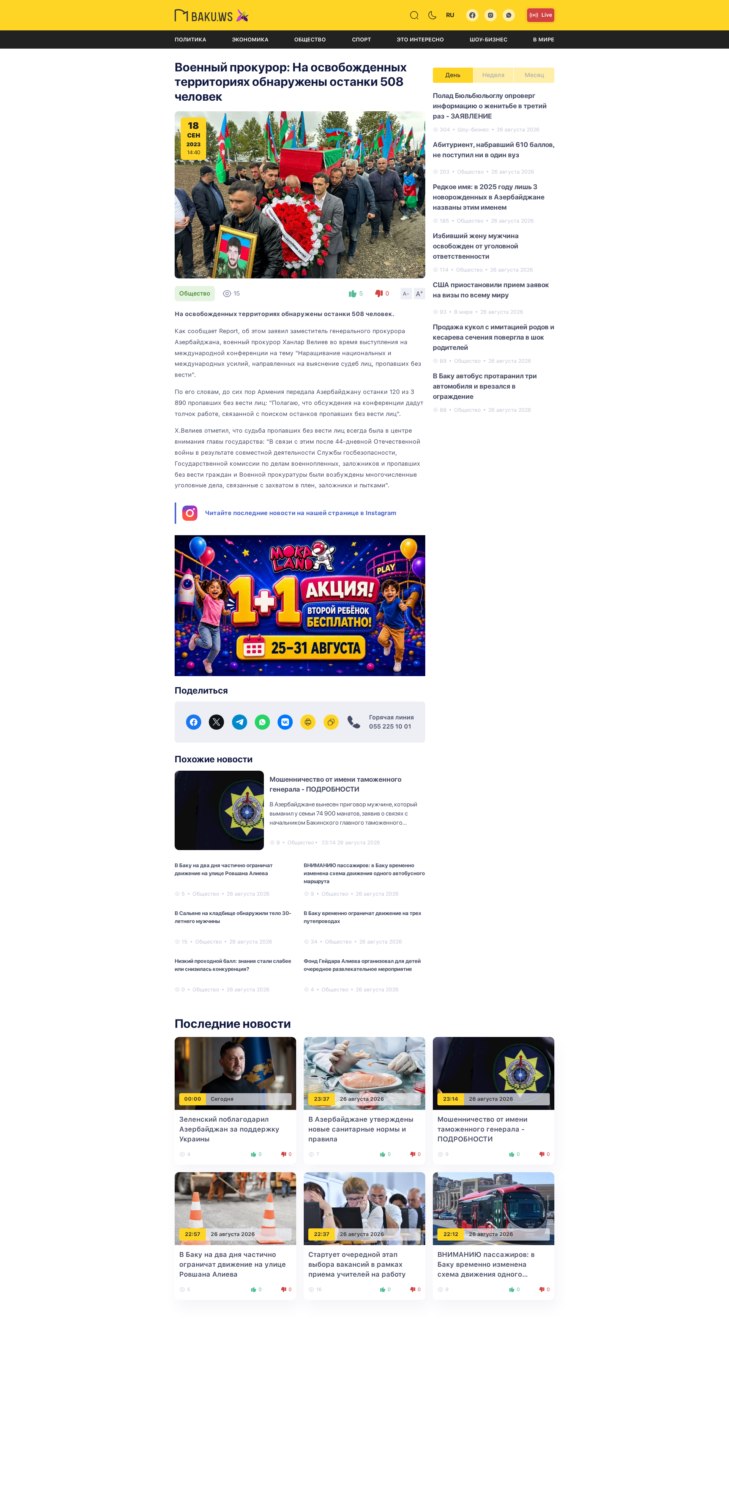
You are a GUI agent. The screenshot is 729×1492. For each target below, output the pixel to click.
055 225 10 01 (390, 726)
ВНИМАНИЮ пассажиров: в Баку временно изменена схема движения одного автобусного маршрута (364, 873)
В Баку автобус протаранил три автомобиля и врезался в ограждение (485, 386)
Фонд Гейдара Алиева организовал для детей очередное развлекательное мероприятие (362, 965)
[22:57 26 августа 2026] (235, 1208)
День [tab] (453, 75)
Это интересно (420, 39)
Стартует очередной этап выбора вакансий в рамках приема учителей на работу (357, 1264)
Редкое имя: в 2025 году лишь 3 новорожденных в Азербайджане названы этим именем (488, 197)
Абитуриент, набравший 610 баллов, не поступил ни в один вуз (493, 150)
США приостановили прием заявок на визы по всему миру (491, 290)
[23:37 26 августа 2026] (364, 1072)
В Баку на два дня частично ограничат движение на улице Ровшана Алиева (224, 869)
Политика (190, 39)
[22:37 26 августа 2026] (364, 1208)
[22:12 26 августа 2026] (493, 1208)
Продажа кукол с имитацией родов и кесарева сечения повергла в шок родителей (493, 337)
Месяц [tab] (534, 75)
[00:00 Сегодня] (235, 1072)
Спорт (361, 39)
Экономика (250, 39)
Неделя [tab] (493, 75)
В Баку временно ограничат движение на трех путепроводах (362, 917)
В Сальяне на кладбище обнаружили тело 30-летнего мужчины (233, 917)
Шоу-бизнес (488, 39)
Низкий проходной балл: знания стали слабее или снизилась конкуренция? (233, 965)
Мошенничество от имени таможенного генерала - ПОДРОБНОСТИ (482, 1129)
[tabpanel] (493, 252)
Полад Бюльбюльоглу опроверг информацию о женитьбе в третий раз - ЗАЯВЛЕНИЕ (490, 106)
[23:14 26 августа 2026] (493, 1072)
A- (406, 294)
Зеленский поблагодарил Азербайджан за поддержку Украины (229, 1129)
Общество (310, 39)
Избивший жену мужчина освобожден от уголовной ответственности (476, 246)
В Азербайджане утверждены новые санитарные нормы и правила (360, 1129)
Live (546, 15)
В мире (543, 39)
